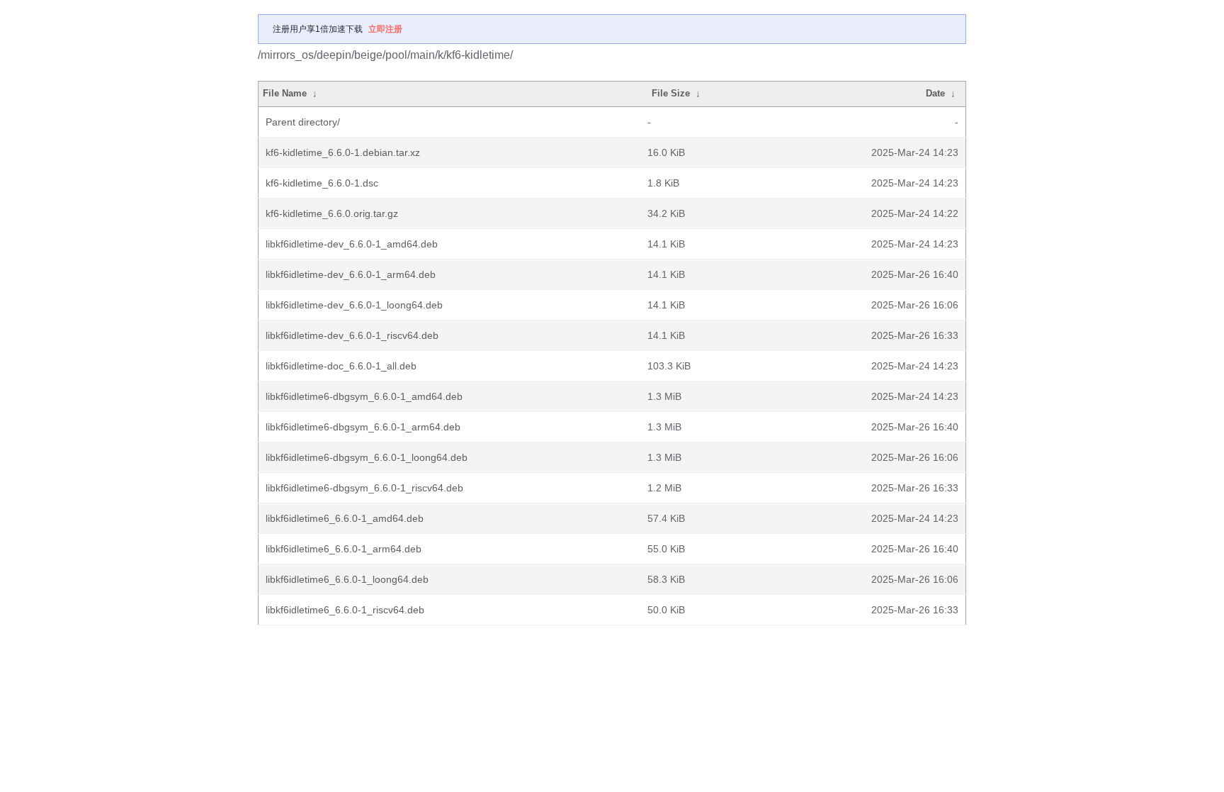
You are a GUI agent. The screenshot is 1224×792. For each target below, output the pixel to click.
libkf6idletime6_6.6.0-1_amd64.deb (345, 518)
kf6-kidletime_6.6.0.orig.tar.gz (332, 213)
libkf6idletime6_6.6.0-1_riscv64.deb (345, 609)
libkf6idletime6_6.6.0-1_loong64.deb (347, 579)
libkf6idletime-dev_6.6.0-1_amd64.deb (352, 244)
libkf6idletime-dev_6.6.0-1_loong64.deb (354, 305)
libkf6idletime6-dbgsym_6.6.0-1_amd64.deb (364, 396)
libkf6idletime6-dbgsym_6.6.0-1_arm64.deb (363, 427)
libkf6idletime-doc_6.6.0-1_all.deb (341, 366)
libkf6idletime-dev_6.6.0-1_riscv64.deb (352, 335)
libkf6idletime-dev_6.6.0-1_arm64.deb (351, 274)
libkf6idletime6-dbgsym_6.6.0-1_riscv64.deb (364, 487)
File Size (671, 93)
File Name (285, 93)
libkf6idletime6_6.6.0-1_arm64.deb (343, 548)
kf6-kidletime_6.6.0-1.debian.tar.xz (343, 152)
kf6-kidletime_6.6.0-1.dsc (322, 183)
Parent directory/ (303, 122)
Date (935, 93)
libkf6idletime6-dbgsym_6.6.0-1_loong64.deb (367, 457)
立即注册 (385, 29)
